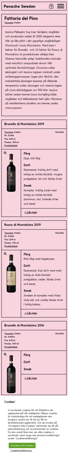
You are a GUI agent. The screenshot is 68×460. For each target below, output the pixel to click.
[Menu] (60, 7)
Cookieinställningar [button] (21, 450)
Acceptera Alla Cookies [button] (22, 445)
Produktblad (10, 145)
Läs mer (32, 212)
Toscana (8, 22)
